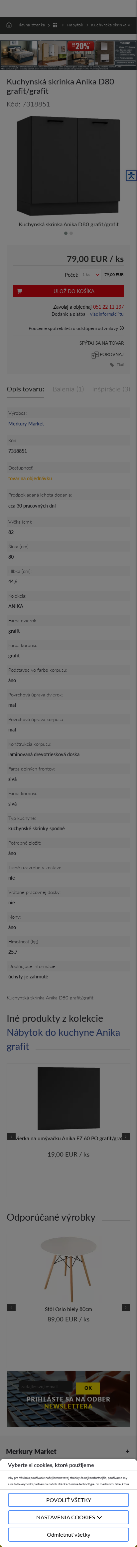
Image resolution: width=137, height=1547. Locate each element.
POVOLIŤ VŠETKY (68, 1500)
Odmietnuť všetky (68, 1534)
